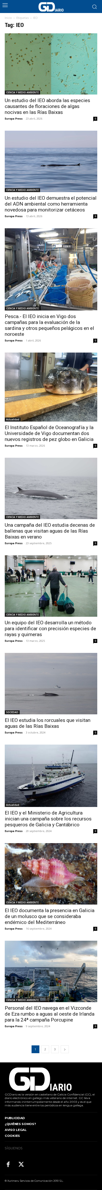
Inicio (8, 18)
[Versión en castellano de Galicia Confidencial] (51, 7)
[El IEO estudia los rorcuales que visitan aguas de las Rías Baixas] (51, 683)
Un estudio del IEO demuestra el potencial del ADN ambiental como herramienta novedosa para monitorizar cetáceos (51, 204)
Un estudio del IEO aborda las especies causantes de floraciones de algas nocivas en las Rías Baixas (47, 106)
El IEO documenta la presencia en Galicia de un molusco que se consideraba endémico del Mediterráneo (49, 916)
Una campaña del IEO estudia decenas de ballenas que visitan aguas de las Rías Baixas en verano (50, 531)
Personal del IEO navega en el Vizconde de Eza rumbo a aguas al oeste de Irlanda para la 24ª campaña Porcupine (49, 1014)
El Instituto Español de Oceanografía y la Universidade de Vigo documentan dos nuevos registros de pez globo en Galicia (49, 433)
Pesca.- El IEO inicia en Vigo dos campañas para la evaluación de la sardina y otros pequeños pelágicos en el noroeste (49, 325)
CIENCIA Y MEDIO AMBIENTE (22, 92)
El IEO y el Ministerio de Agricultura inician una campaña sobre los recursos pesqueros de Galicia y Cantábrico (48, 819)
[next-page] (65, 1049)
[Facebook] (8, 1165)
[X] (21, 1165)
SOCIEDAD (12, 712)
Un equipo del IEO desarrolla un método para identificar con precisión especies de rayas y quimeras (50, 628)
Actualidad (12, 419)
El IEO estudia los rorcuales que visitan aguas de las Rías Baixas (47, 723)
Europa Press (14, 118)
